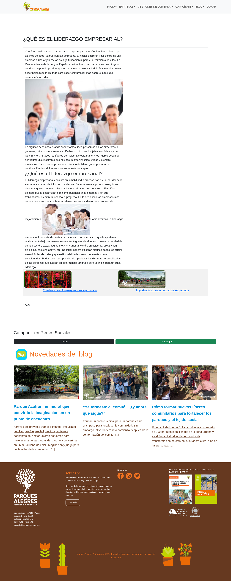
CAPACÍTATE (183, 6)
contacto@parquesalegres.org (27, 525)
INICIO (111, 6)
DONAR (211, 6)
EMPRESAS (126, 6)
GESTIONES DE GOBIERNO (154, 6)
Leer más (73, 502)
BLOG (198, 6)
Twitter (65, 341)
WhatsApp (167, 341)
